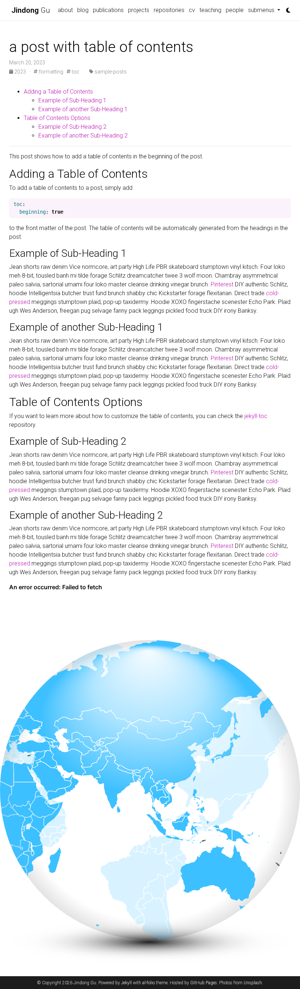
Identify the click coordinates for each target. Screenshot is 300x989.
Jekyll (126, 982)
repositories (169, 10)
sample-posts (110, 72)
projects (138, 10)
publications (108, 10)
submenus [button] (262, 10)
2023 (20, 72)
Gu (30, 10)
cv (192, 10)
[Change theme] (286, 8)
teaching (210, 10)
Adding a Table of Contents (58, 91)
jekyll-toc (255, 416)
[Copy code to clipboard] (285, 204)
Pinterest (222, 284)
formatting (50, 72)
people (235, 10)
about (65, 10)
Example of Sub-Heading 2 (72, 126)
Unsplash (253, 982)
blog (83, 10)
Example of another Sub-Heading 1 (83, 109)
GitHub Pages (203, 982)
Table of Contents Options (57, 117)
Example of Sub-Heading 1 (72, 100)
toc (75, 72)
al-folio (148, 982)
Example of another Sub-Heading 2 (83, 135)
